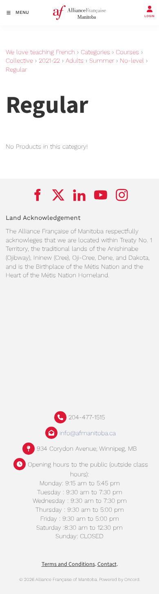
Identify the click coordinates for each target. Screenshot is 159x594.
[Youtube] (101, 194)
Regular (16, 69)
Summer (101, 60)
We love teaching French (40, 52)
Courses (127, 52)
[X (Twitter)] (58, 194)
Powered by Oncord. (119, 579)
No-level (132, 60)
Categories (95, 52)
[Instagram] (122, 194)
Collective (19, 60)
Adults (75, 60)
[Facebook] (37, 194)
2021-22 (49, 60)
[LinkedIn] (79, 194)
